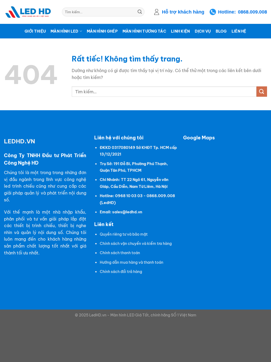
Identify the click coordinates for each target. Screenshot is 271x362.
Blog (221, 31)
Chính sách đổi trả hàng (121, 271)
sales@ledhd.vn (127, 212)
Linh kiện (180, 31)
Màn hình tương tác (144, 31)
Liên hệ (239, 31)
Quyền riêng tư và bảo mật (124, 234)
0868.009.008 (252, 12)
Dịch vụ (203, 31)
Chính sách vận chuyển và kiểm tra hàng (136, 243)
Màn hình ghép (102, 31)
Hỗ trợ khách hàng (183, 12)
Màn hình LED (64, 31)
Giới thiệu (35, 31)
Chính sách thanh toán (120, 252)
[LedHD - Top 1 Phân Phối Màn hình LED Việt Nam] (29, 12)
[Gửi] (139, 11)
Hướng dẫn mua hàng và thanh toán (131, 262)
